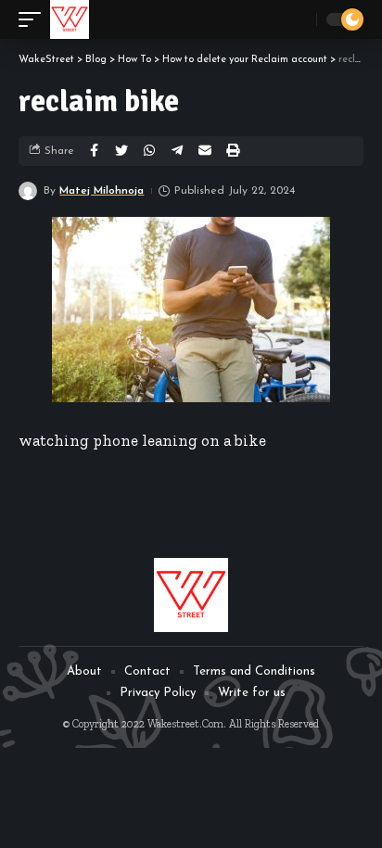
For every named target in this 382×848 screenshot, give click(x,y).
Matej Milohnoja (101, 190)
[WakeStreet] (69, 19)
